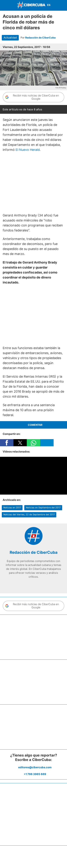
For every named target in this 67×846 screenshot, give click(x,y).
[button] (6, 442)
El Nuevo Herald (28, 150)
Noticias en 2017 (12, 507)
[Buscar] (63, 5)
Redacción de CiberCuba (40, 37)
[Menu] (3, 5)
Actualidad (10, 37)
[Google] (44, 584)
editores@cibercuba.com (35, 767)
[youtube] (39, 584)
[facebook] (22, 584)
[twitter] (28, 584)
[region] (33, 182)
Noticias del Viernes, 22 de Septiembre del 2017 (29, 514)
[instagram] (33, 584)
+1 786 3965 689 (35, 774)
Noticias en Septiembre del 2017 (43, 507)
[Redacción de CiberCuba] (34, 544)
